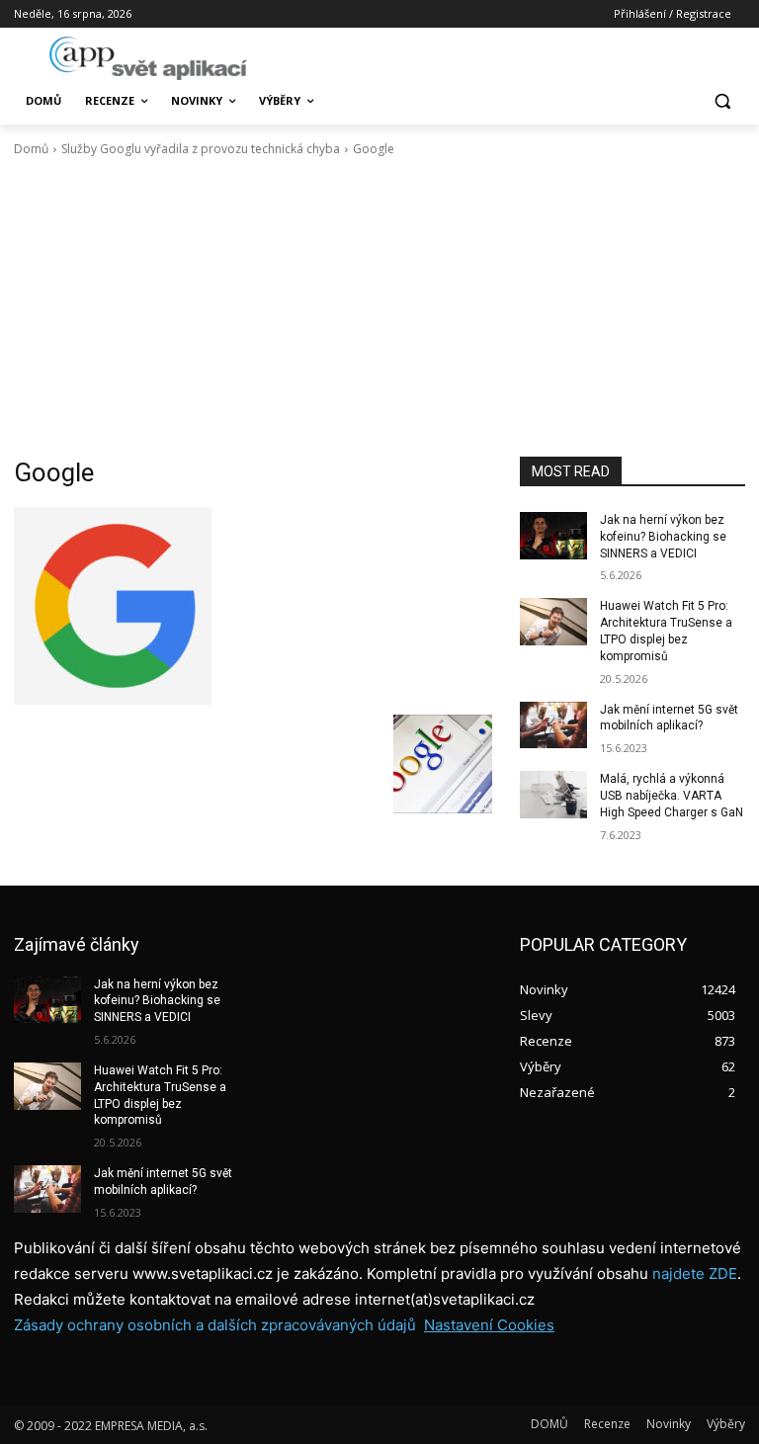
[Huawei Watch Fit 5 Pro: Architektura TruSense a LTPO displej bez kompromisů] (553, 621)
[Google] (253, 606)
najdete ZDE (694, 1273)
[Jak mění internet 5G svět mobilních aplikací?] (553, 725)
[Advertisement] (379, 307)
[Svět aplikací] (148, 58)
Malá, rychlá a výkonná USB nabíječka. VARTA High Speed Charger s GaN (671, 795)
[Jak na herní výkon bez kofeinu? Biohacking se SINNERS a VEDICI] (553, 535)
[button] (722, 101)
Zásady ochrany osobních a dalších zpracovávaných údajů (215, 1325)
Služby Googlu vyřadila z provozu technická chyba (200, 148)
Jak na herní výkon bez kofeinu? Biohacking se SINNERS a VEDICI (663, 536)
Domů (31, 148)
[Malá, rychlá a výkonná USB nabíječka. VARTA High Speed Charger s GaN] (553, 794)
